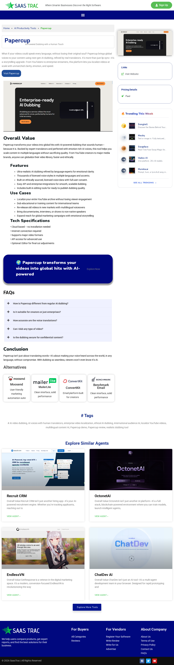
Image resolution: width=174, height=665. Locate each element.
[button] (161, 5)
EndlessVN (15, 575)
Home (6, 28)
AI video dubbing (18, 423)
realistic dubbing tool (117, 427)
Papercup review (96, 427)
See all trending (143, 182)
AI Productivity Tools (25, 28)
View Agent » (13, 516)
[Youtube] (154, 661)
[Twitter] (148, 661)
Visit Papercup (11, 73)
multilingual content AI (57, 427)
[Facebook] (142, 661)
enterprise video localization (78, 423)
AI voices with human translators (45, 423)
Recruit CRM (17, 496)
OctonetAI (103, 496)
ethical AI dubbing (103, 423)
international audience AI (127, 423)
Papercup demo (78, 427)
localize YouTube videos (153, 423)
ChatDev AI (103, 575)
